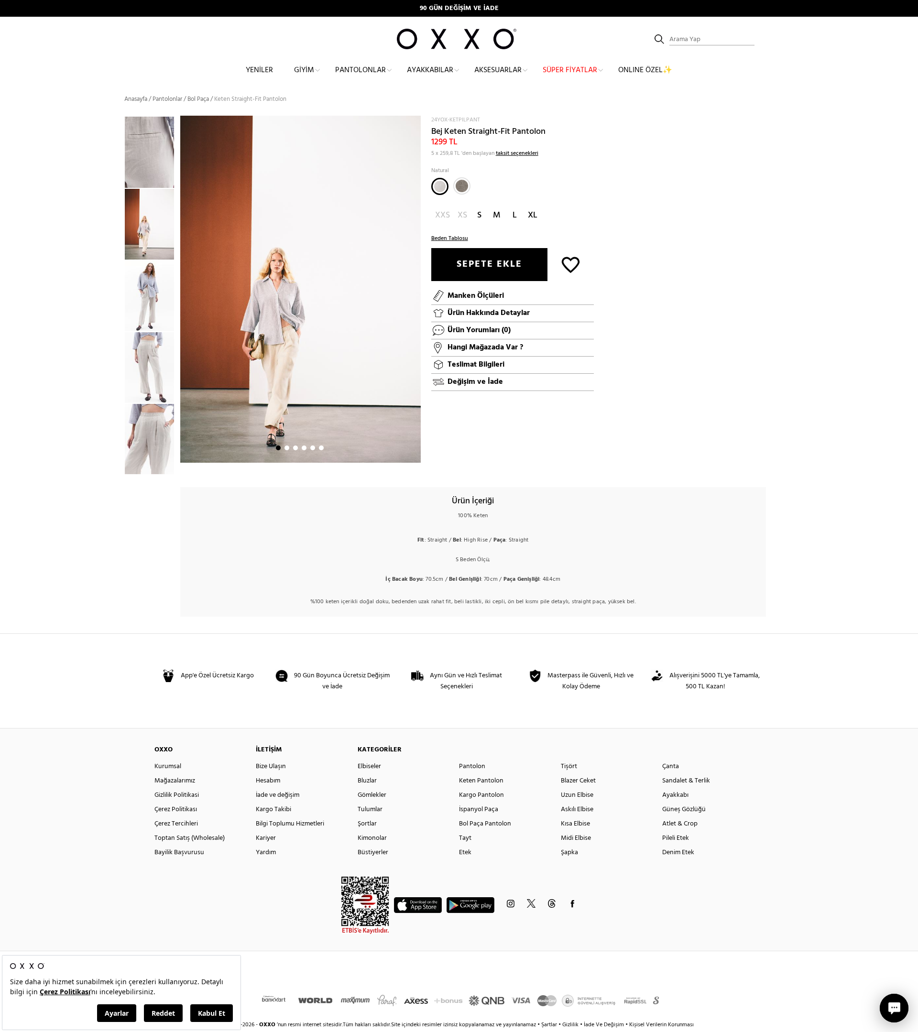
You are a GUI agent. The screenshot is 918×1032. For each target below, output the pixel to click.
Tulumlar (370, 809)
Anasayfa (135, 99)
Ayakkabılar (430, 70)
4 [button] (304, 447)
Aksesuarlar (498, 70)
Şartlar (549, 1025)
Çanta (670, 766)
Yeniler (259, 70)
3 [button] (295, 447)
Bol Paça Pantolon (485, 823)
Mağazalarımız (174, 780)
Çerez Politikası (175, 809)
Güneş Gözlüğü (684, 809)
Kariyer (266, 838)
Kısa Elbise (575, 823)
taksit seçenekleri (517, 153)
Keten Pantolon (481, 780)
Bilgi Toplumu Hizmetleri (290, 823)
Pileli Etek (675, 838)
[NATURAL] (439, 186)
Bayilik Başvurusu (179, 852)
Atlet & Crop (680, 823)
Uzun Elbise (577, 795)
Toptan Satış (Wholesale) (189, 838)
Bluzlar (367, 780)
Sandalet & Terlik (686, 780)
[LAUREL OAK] (461, 186)
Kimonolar (372, 838)
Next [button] (185, 289)
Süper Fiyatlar (570, 70)
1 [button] (278, 447)
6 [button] (321, 447)
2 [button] (286, 447)
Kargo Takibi (273, 809)
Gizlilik (571, 1025)
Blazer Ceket (578, 780)
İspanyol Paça (478, 809)
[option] (152, 224)
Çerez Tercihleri (176, 823)
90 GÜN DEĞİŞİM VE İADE (459, 8)
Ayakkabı (675, 795)
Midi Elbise (576, 838)
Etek (465, 852)
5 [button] (312, 447)
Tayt (465, 838)
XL (532, 215)
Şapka (569, 852)
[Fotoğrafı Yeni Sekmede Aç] (415, 122)
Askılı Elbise (577, 809)
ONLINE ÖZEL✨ (645, 70)
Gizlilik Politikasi (176, 795)
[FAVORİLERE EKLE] (570, 264)
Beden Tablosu (449, 238)
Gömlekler (372, 795)
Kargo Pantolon (481, 795)
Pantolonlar (360, 70)
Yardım (266, 852)
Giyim (304, 70)
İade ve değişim (277, 795)
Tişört (569, 766)
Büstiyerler (373, 852)
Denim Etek (678, 852)
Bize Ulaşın (271, 766)
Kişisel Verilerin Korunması (661, 1025)
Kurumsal (167, 766)
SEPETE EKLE (489, 264)
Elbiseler (369, 766)
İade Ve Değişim (604, 1025)
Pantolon (472, 766)
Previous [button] (117, 295)
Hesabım (268, 780)
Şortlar (367, 823)
